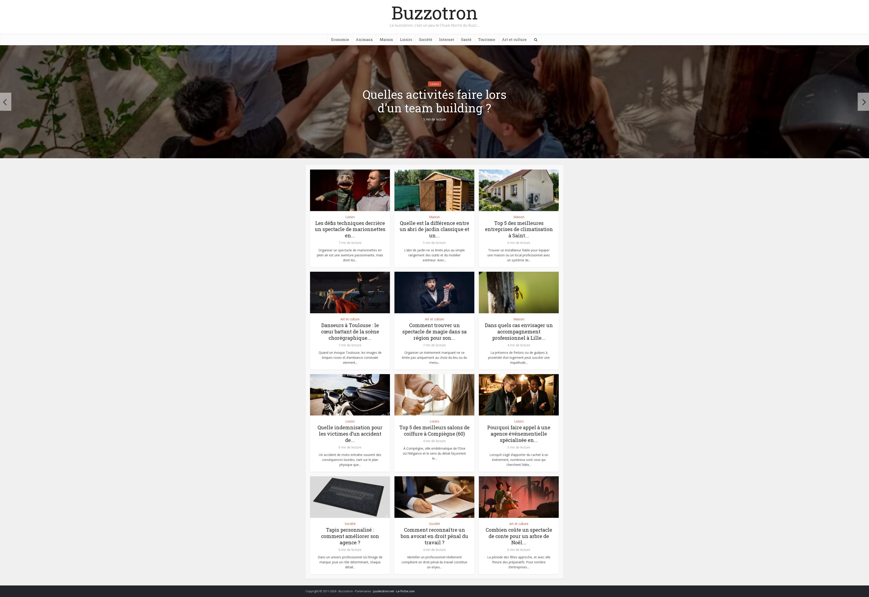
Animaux (364, 39)
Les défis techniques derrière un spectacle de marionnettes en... (350, 229)
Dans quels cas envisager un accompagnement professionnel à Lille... (519, 331)
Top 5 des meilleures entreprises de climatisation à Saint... (519, 229)
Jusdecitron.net (383, 591)
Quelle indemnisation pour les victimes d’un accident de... (350, 433)
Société (425, 39)
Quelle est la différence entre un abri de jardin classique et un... (434, 229)
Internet (446, 39)
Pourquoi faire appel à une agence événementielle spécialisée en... (518, 433)
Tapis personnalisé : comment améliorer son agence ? (350, 536)
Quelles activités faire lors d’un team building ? (434, 101)
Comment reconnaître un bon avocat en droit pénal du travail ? (434, 536)
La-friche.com (405, 591)
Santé (466, 39)
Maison (386, 39)
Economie (340, 39)
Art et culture (514, 39)
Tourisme (486, 39)
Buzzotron (434, 12)
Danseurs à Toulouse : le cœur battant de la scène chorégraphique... (350, 331)
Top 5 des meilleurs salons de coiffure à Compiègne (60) (434, 430)
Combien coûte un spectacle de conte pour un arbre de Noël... (519, 536)
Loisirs (406, 39)
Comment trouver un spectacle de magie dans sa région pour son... (434, 331)
